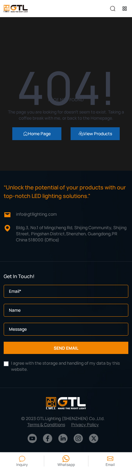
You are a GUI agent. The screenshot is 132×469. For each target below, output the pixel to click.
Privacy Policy (85, 424)
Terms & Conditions (46, 424)
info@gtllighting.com (36, 214)
